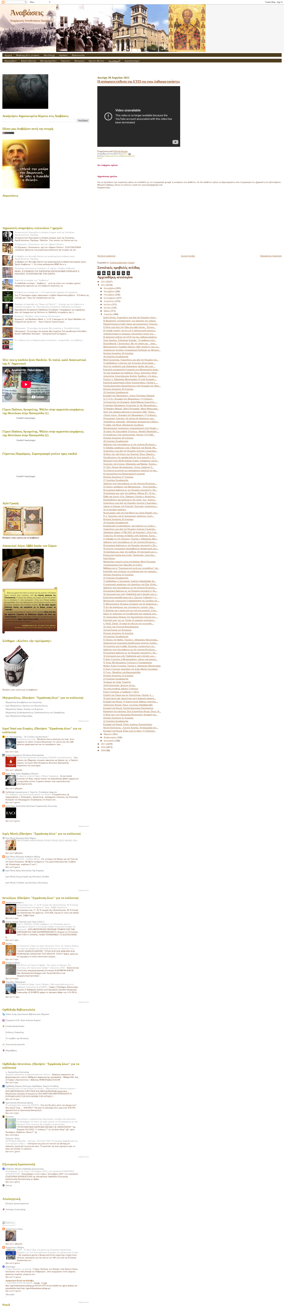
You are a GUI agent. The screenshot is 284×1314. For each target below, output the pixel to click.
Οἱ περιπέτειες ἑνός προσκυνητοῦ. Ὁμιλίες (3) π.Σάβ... (129, 434)
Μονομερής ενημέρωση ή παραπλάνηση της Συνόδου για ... (131, 600)
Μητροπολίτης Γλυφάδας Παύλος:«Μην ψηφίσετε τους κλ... (131, 347)
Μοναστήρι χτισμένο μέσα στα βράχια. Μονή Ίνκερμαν (129, 561)
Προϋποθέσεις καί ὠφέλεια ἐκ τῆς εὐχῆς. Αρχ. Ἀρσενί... (129, 500)
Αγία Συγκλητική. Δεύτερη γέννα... (119, 685)
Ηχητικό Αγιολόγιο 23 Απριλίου (118, 675)
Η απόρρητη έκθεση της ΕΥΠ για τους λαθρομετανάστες (138, 81)
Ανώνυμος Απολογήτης (15, 1209)
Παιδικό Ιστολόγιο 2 (14, 902)
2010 (103, 747)
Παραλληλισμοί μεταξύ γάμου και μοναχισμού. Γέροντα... (130, 324)
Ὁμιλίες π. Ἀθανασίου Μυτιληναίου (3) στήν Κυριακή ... (130, 379)
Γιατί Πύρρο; (109, 558)
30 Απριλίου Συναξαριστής (115, 356)
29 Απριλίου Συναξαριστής (115, 392)
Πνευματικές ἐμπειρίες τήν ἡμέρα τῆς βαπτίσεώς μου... (129, 418)
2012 (103, 285)
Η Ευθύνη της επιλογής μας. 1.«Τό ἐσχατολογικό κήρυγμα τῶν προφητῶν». (47, 292)
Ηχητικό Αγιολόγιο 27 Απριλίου (118, 477)
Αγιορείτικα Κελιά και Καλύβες (19, 1280)
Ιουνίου (107, 307)
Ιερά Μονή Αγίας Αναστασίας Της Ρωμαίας (24, 870)
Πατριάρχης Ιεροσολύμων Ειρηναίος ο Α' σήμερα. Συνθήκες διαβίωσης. (45, 268)
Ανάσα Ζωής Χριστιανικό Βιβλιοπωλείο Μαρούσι (27, 1014)
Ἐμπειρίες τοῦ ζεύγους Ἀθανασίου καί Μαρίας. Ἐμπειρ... (130, 464)
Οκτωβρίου (109, 294)
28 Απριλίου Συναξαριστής (115, 441)
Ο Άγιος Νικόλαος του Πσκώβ (18, 1269)
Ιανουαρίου (109, 740)
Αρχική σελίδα (188, 256)
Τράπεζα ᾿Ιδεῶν (12, 1138)
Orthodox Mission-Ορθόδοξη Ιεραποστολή (24, 1169)
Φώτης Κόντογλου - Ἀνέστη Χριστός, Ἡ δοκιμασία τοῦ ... (130, 727)
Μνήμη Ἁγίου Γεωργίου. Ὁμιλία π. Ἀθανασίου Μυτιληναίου (132, 666)
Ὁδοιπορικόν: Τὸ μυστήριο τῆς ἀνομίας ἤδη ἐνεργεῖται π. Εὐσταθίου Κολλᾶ (47, 328)
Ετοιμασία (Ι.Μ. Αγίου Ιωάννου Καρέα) (23, 1020)
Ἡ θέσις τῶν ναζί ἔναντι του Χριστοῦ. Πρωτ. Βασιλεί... (129, 454)
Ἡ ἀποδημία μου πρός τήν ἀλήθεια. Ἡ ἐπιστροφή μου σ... (130, 552)
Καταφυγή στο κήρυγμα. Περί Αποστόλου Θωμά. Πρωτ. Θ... (132, 711)
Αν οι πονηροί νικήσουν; (114, 509)
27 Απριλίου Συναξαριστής (115, 480)
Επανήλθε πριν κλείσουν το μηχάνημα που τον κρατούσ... (130, 571)
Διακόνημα (10, 1266)
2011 (103, 744)
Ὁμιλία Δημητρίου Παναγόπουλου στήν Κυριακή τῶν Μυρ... (132, 386)
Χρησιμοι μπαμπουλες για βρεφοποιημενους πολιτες (28, 1074)
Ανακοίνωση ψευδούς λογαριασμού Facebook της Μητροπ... (131, 350)
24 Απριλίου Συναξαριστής (115, 636)
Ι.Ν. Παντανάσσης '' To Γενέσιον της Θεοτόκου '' (27, 737)
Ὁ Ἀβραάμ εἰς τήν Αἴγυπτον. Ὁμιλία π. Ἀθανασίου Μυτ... (130, 539)
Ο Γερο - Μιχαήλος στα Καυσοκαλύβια (121, 672)
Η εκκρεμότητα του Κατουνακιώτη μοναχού (124, 473)
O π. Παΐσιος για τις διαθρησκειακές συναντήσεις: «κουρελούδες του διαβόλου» (49, 340)
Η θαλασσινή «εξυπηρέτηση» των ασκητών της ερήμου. (129, 320)
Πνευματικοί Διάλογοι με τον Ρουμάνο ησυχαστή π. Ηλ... (130, 490)
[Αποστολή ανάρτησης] (129, 154)
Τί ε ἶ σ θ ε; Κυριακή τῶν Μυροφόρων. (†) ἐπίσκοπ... (128, 399)
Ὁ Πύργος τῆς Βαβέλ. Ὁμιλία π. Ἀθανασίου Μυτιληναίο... (130, 640)
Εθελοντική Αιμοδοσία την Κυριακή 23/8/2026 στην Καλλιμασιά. (45, 757)
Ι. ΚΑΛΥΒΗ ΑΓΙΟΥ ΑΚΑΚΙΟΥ (19, 1283)
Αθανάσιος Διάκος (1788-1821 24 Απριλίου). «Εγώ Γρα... (130, 532)
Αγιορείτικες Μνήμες (14, 1247)
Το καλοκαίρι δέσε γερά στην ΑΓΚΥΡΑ (22, 1105)
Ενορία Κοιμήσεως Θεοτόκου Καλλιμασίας (24, 755)
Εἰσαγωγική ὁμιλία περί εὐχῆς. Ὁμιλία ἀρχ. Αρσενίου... (129, 555)
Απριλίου (108, 314)
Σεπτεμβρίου (110, 298)
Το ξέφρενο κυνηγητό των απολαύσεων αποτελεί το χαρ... (130, 470)
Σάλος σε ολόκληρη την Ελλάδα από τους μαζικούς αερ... (130, 613)
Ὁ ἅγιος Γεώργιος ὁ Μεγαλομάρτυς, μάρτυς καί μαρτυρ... (130, 659)
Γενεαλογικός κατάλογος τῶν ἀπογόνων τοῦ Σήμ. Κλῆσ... (130, 584)
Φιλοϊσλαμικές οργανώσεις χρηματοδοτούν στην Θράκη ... (131, 428)
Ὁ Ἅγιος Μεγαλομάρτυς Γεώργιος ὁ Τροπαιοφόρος (127, 662)
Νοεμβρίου (109, 291)
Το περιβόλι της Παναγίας (17, 1038)
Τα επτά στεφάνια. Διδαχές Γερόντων (120, 688)
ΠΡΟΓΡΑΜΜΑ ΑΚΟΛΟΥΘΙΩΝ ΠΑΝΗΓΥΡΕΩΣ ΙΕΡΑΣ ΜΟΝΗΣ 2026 (47, 840)
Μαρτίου (108, 734)
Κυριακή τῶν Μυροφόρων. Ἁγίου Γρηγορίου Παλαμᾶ (128, 395)
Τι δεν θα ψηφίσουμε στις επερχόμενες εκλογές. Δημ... (129, 607)
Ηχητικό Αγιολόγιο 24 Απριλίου (118, 633)
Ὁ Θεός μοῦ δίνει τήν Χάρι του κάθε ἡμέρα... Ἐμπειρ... (129, 327)
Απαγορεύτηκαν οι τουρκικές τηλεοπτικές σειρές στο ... (129, 333)
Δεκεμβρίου (110, 288)
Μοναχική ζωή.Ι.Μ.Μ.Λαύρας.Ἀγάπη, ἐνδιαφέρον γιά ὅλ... (131, 460)
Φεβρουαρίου (110, 737)
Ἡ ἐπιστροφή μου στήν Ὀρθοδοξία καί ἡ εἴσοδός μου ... (129, 656)
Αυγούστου (109, 301)
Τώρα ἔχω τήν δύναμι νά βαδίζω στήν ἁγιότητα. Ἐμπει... (129, 535)
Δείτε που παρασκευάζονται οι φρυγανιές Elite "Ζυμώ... (129, 412)
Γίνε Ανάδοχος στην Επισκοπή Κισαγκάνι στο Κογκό (28, 794)
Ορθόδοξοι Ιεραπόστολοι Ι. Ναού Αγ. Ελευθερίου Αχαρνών (31, 792)
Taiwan (8, 1185)
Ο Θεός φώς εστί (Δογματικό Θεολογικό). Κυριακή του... (130, 714)
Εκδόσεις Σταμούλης (14, 1032)
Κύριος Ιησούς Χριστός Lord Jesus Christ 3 (24, 922)
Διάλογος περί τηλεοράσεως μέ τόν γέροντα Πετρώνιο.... (130, 444)
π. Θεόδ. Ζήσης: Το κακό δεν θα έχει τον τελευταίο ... (128, 623)
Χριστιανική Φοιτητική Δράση (19, 1103)
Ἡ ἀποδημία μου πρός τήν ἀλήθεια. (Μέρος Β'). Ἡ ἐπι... (129, 493)
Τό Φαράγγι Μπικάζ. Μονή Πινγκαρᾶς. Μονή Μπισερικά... (131, 408)
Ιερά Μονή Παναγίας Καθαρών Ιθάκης (22, 856)
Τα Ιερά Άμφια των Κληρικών (117, 630)
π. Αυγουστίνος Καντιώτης (17, 1072)
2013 (103, 281)
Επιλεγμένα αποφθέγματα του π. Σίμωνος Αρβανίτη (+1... (130, 597)
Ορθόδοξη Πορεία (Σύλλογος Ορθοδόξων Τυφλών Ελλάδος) (32, 1086)
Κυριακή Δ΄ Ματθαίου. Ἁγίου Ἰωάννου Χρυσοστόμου (37, 316)
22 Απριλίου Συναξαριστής (115, 721)
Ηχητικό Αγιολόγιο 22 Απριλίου (118, 718)
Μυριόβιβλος (11, 1050)
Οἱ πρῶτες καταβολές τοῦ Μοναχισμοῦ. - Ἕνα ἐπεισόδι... (130, 486)
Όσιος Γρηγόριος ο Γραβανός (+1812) (121, 692)
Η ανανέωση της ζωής (26, 739)
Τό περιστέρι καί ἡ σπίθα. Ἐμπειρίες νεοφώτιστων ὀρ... (129, 646)
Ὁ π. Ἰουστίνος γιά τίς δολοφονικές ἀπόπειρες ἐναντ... (128, 516)
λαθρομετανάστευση (127, 156)
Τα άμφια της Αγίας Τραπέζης (117, 682)
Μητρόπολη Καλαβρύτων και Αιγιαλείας (23, 702)
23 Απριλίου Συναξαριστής (115, 679)
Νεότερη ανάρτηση (106, 256)
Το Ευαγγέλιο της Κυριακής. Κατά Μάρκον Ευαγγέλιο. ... (130, 402)
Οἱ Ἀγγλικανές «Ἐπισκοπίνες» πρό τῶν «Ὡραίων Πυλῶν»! (39, 244)
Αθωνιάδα (9, 1294)
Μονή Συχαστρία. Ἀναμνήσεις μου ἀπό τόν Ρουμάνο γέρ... (131, 360)
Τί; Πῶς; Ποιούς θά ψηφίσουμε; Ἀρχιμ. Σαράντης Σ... (128, 467)
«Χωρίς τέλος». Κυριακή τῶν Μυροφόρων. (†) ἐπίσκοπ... (130, 415)
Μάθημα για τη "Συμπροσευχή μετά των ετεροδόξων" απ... (131, 568)
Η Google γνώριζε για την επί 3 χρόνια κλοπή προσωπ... (129, 330)
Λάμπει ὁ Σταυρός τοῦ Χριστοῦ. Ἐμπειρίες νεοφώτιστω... (130, 506)
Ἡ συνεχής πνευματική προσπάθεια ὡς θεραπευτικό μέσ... (130, 548)
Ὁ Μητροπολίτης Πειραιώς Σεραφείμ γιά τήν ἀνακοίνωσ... (130, 604)
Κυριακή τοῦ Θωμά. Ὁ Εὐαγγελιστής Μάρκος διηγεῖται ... (130, 701)
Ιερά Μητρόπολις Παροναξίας (18, 716)
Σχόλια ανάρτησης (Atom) (122, 262)
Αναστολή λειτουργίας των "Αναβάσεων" (32, 280)
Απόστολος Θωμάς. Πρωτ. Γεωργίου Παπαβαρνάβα (128, 705)
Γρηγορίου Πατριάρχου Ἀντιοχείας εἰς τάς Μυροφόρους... (130, 405)
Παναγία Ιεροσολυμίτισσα (17, 1203)
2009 (103, 750)
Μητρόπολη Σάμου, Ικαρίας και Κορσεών (24, 709)
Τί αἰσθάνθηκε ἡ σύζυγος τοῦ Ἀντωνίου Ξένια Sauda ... (129, 363)
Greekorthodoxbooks (14, 1026)
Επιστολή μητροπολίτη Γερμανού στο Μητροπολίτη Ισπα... (131, 369)
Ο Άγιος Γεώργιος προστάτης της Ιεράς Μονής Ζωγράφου (130, 669)
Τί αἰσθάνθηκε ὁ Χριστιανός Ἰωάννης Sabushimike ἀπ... (129, 581)
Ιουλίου (108, 304)
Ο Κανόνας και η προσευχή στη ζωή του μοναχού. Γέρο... (130, 610)
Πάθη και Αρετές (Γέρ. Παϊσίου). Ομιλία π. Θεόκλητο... (129, 496)
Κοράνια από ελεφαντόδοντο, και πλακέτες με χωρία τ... (129, 526)
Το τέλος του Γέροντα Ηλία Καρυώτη (121, 626)
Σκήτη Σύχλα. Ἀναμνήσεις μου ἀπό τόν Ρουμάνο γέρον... (130, 317)
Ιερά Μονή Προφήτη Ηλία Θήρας (20, 838)
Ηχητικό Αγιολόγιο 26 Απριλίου (118, 519)
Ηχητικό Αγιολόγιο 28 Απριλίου (118, 438)
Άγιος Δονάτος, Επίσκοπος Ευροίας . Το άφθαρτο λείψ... (129, 340)
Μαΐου (107, 311)
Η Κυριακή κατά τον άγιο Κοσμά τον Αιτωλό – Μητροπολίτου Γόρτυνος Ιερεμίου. (40, 1088)
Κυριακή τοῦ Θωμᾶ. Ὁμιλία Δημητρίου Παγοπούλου (128, 708)
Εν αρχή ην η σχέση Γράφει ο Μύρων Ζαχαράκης (38, 776)
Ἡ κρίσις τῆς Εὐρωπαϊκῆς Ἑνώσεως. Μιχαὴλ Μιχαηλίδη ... (131, 431)
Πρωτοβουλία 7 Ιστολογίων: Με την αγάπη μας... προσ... (130, 343)
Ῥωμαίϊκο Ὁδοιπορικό (15, 982)
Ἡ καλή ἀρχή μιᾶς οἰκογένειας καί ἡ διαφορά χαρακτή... (129, 698)
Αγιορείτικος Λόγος (14, 1229)
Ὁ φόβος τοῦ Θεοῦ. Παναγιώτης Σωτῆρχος (123, 425)
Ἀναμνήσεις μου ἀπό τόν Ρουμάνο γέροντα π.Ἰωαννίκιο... (130, 451)
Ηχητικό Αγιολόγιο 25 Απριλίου (118, 574)
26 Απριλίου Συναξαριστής (115, 522)
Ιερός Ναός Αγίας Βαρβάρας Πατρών (21, 773)
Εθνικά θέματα (120, 151)
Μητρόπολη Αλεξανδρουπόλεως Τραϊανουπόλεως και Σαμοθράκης (35, 712)
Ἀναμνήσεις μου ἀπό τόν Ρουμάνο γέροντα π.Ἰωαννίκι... (129, 529)
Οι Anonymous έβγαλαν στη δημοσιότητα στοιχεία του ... (130, 617)
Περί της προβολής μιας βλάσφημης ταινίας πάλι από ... (129, 366)
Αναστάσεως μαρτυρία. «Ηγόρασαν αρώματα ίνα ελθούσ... (131, 421)
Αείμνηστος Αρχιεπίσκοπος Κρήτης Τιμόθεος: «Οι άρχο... (130, 376)
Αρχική (8, 55)
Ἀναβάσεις (26, 12)
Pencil (99, 158)
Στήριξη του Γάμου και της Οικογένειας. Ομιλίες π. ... (128, 695)
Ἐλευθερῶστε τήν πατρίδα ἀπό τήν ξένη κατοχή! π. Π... (129, 457)
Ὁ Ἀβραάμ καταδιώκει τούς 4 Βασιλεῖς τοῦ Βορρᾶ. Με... (130, 447)
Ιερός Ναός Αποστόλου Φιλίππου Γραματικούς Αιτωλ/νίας (31, 806)
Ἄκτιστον (9, 1116)
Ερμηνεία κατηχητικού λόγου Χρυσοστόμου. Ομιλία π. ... (130, 382)
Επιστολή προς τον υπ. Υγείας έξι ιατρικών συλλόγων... (129, 620)
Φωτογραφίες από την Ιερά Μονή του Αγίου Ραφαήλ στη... (130, 513)
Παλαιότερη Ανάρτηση (271, 256)
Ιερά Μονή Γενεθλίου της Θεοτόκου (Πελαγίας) (26, 882)
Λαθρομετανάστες (111, 156)
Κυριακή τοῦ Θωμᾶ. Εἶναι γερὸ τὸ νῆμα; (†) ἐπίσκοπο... (129, 731)
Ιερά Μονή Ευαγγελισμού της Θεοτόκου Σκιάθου (27, 876)
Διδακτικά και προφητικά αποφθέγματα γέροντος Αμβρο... (130, 643)
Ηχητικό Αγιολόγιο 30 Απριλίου (118, 353)
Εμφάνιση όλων (83, 721)
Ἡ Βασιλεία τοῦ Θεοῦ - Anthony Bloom (22, 859)
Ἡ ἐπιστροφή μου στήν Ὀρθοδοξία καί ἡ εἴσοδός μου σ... (130, 594)
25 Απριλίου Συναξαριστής (115, 578)
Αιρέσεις (63, 55)
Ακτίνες (8, 943)
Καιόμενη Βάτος (12, 963)
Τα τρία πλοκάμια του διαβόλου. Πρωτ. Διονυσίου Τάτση (130, 373)
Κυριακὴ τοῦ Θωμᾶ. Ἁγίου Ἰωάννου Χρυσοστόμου (127, 724)
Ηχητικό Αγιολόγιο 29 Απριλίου (118, 389)
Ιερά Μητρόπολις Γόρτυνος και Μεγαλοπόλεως (26, 705)
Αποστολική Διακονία (15, 1044)
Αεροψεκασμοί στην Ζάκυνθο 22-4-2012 (122, 565)
